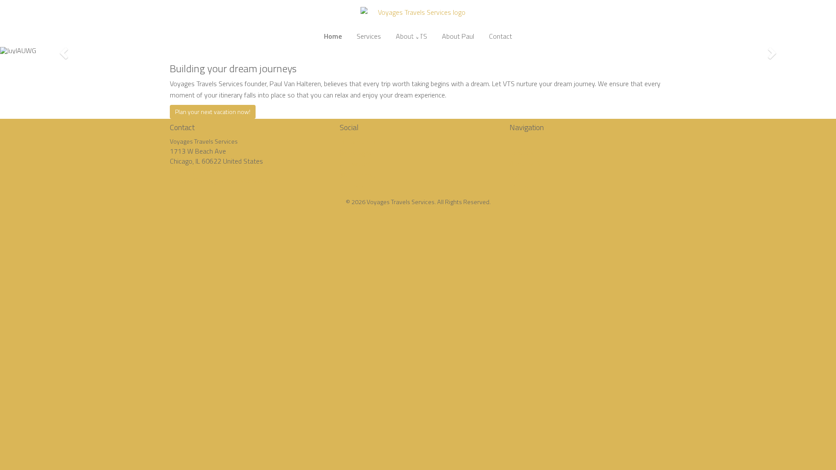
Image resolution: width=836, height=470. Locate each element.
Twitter (358, 163)
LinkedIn (358, 186)
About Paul (525, 175)
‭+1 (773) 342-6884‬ (198, 171)
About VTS (525, 163)
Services (521, 153)
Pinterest (361, 175)
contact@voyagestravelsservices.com (226, 180)
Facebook (360, 141)
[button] (62, 50)
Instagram (361, 153)
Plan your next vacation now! (212, 111)
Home (518, 141)
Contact (521, 186)
